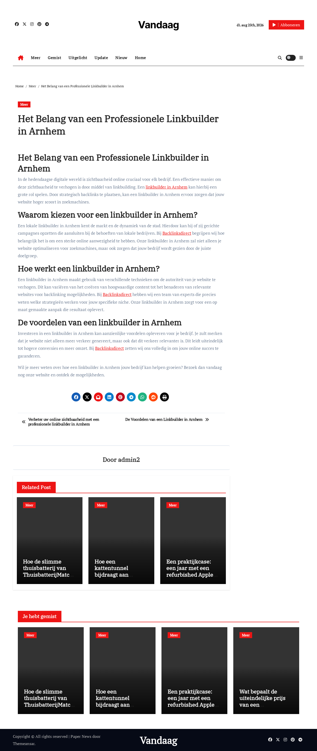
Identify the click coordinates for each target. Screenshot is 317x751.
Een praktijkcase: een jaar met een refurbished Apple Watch (189, 571)
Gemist (54, 57)
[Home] (20, 58)
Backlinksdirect (176, 233)
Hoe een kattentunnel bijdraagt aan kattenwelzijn (112, 571)
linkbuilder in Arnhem (166, 187)
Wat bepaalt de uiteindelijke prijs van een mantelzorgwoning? (265, 701)
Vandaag (158, 25)
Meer (35, 57)
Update (101, 57)
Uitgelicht (78, 57)
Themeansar (23, 743)
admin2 (129, 459)
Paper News (81, 736)
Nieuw (121, 57)
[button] (301, 57)
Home (140, 57)
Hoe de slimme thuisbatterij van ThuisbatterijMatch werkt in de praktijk (48, 571)
